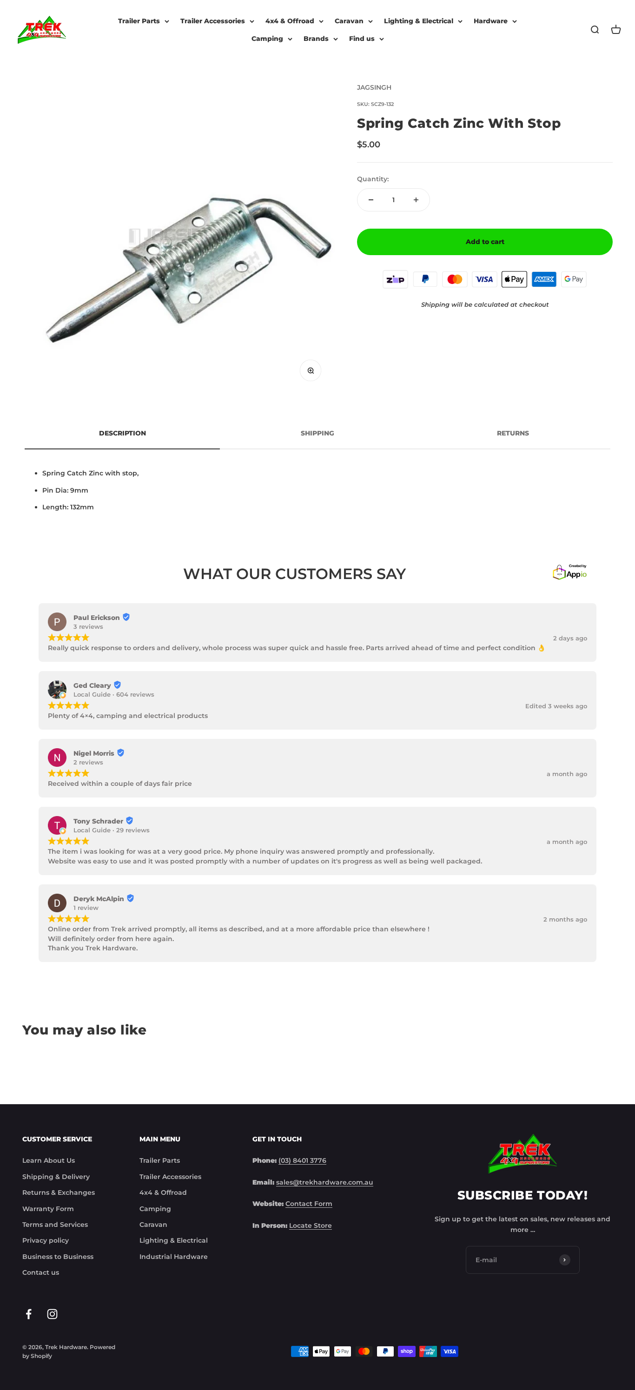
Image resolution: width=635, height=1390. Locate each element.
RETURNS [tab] (513, 433)
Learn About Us (48, 1160)
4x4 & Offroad (289, 21)
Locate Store (310, 1225)
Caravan (349, 21)
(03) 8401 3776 (302, 1160)
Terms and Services (55, 1224)
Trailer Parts (139, 21)
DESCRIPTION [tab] (122, 433)
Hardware (491, 21)
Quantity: (373, 179)
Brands (316, 38)
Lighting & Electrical (418, 21)
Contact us (40, 1272)
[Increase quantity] (416, 200)
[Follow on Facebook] (28, 1314)
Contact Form (308, 1203)
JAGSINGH (374, 87)
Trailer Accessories (212, 21)
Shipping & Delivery (56, 1177)
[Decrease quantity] (370, 200)
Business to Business (57, 1256)
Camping (267, 38)
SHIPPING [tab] (317, 433)
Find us (362, 38)
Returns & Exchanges (58, 1192)
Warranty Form (48, 1209)
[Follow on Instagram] (52, 1314)
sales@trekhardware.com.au (324, 1182)
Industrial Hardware (173, 1256)
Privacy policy (45, 1240)
